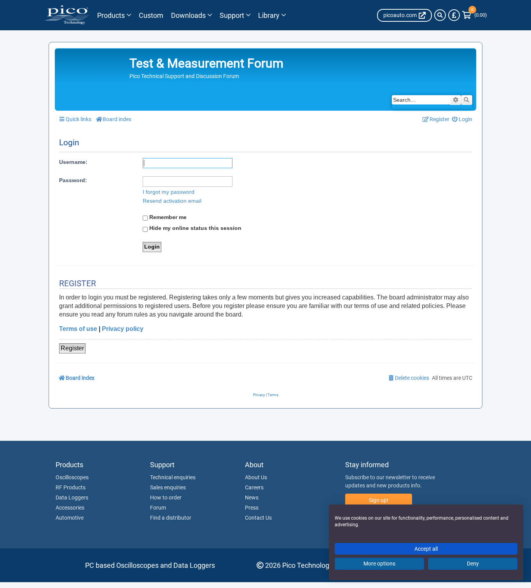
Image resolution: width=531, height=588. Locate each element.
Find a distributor (170, 518)
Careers (254, 487)
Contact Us (258, 518)
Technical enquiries (173, 477)
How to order (166, 497)
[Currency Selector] (454, 15)
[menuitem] (462, 119)
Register (72, 348)
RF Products (71, 487)
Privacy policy (122, 328)
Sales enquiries (168, 487)
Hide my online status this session (194, 228)
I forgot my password (168, 192)
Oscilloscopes (72, 477)
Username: (73, 162)
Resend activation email (172, 201)
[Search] (440, 15)
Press (252, 507)
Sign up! (378, 500)
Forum (158, 507)
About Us (256, 477)
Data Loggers (72, 497)
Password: (73, 180)
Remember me (167, 217)
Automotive (70, 518)
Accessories (70, 507)
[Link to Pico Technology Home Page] (66, 15)
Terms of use (78, 328)
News (252, 497)
